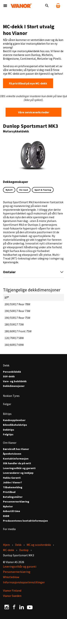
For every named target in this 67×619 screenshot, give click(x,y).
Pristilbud (9, 492)
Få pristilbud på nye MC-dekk (28, 83)
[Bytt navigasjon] (5, 5)
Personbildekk (12, 371)
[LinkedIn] (21, 607)
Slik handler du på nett (17, 463)
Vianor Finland (12, 590)
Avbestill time (11, 511)
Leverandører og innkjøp (18, 473)
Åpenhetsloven (12, 453)
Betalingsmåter (13, 497)
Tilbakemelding (12, 487)
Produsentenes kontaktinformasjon (25, 520)
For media (9, 529)
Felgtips (8, 434)
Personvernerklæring (16, 501)
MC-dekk (8, 550)
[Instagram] (6, 607)
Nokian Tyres (11, 396)
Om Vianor (9, 443)
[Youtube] (30, 607)
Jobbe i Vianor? (12, 482)
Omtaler (9, 272)
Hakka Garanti (12, 477)
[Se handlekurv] (58, 6)
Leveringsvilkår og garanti (19, 468)
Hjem (6, 545)
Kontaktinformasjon (15, 458)
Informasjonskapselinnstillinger (24, 582)
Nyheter (8, 506)
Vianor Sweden (12, 596)
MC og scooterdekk (39, 545)
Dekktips (8, 429)
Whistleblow (11, 577)
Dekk (6, 365)
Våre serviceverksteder (33, 112)
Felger (7, 404)
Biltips (7, 414)
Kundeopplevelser (14, 420)
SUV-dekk (9, 376)
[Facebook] (14, 607)
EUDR (6, 516)
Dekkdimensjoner (14, 386)
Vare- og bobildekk (15, 381)
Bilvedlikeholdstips (15, 424)
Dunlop (23, 550)
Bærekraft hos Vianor (16, 449)
